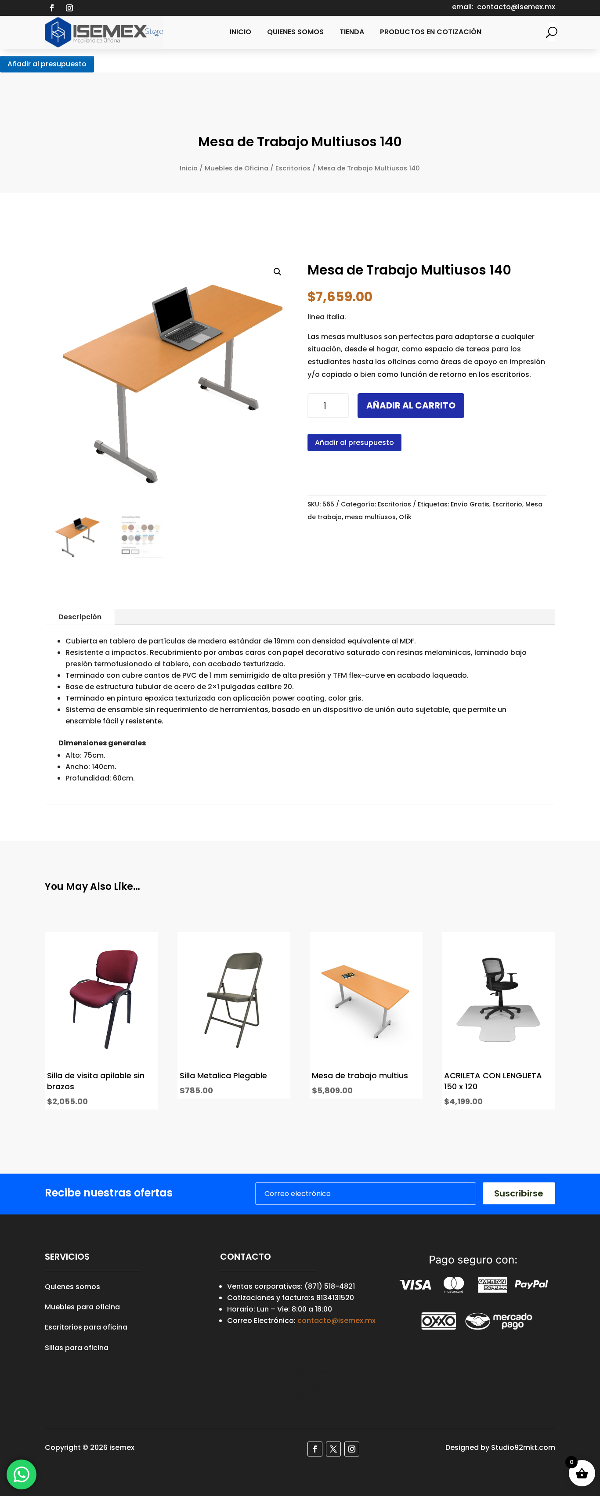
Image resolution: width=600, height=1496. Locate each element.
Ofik (405, 517)
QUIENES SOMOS (295, 32)
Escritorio (507, 504)
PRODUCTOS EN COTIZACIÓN (430, 32)
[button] (278, 272)
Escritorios (293, 168)
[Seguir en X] (333, 1449)
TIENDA (352, 32)
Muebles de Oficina (236, 168)
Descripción (79, 617)
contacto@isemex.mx (336, 1320)
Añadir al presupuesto (47, 64)
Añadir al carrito (410, 405)
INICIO (240, 32)
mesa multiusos (370, 517)
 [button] (143, 1020)
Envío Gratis (470, 504)
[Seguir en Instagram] (69, 8)
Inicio (189, 168)
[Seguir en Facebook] (52, 8)
